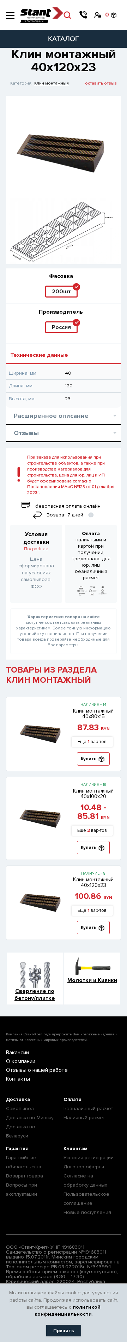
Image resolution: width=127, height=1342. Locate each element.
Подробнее (36, 549)
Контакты (18, 1078)
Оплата (72, 1099)
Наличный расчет (84, 1118)
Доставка (18, 1099)
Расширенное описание (51, 416)
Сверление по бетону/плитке (34, 995)
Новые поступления (87, 1212)
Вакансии (17, 1052)
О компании (20, 1061)
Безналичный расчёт (88, 1108)
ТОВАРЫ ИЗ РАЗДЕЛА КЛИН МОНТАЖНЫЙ (51, 675)
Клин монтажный (51, 83)
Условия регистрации (89, 1158)
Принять (63, 1331)
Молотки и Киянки (92, 980)
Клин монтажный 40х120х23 (93, 882)
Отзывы (26, 433)
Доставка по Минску (30, 1118)
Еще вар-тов (92, 742)
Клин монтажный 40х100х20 (93, 793)
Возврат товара (24, 1176)
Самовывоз (20, 1108)
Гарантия (17, 1148)
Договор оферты (84, 1167)
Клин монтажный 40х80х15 (93, 713)
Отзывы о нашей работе (37, 1070)
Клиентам (75, 1148)
